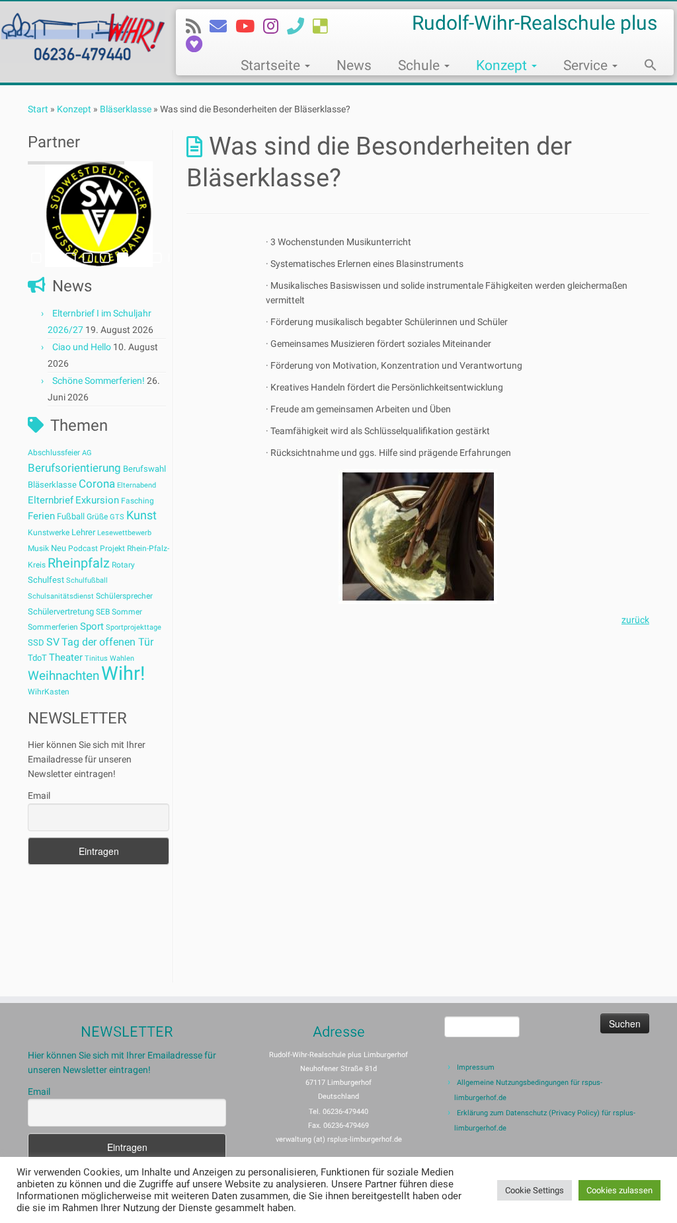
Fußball (71, 516)
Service (587, 65)
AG (87, 453)
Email (39, 795)
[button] (644, 67)
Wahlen (122, 658)
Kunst (141, 515)
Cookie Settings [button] (534, 1190)
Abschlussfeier (54, 452)
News (354, 65)
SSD (36, 643)
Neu (58, 548)
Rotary (123, 565)
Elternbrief (50, 500)
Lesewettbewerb (124, 533)
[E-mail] (222, 26)
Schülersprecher (124, 596)
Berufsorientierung (74, 467)
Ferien (41, 516)
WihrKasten (48, 691)
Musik (38, 548)
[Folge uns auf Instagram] (275, 26)
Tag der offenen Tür (107, 642)
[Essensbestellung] (325, 26)
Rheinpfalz (79, 563)
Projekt (112, 548)
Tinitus (96, 658)
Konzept (503, 65)
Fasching (137, 500)
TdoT (37, 658)
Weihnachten (63, 675)
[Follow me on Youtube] (249, 26)
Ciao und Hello (81, 347)
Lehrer (83, 532)
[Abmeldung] (198, 44)
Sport (92, 626)
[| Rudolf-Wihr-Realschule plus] (79, 35)
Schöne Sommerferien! (98, 380)
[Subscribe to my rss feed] (198, 26)
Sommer (127, 611)
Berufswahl (144, 469)
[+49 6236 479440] (300, 26)
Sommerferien (53, 627)
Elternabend (136, 485)
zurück (635, 619)
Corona (97, 483)
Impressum (476, 1067)
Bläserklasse (125, 109)
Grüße (97, 516)
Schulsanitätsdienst (61, 596)
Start (38, 109)
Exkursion (97, 500)
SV (53, 642)
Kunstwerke (48, 532)
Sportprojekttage (133, 627)
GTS (117, 517)
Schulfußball (87, 580)
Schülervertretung (61, 611)
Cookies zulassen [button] (619, 1190)
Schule (420, 65)
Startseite (272, 65)
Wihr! (123, 673)
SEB (103, 611)
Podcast (83, 548)
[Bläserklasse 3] (417, 536)
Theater (66, 657)
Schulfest (46, 580)
